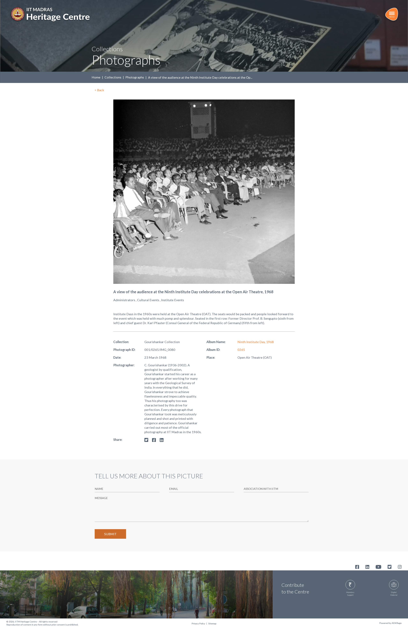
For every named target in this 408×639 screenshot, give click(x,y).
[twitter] (146, 439)
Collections (113, 77)
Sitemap (212, 623)
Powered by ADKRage (390, 623)
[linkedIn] (162, 439)
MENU (392, 17)
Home (96, 77)
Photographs (134, 77)
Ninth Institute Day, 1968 (255, 342)
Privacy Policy (198, 623)
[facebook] (154, 439)
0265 (241, 349)
